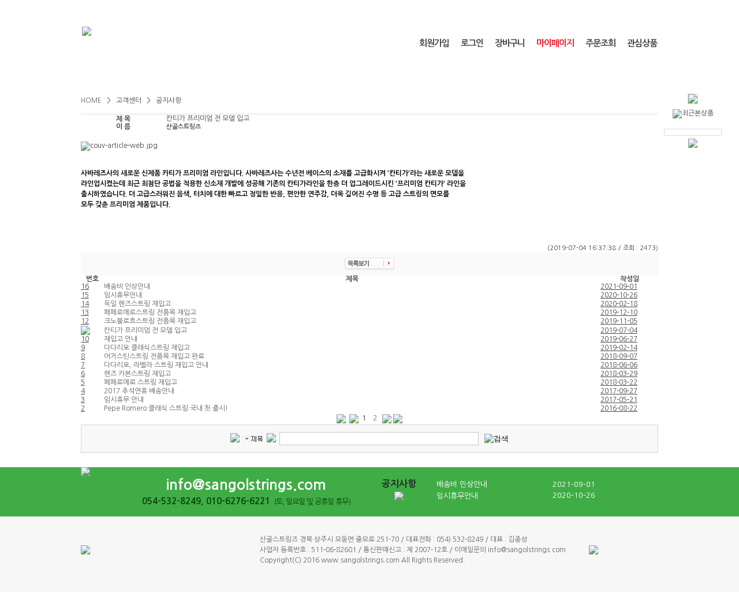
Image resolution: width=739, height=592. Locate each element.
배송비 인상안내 (127, 286)
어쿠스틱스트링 (320, 74)
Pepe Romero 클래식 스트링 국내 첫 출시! (166, 408)
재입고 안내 (120, 339)
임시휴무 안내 (124, 399)
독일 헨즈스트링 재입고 (137, 303)
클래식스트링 (128, 74)
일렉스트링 (416, 74)
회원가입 (434, 43)
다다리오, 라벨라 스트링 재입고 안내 (156, 365)
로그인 (472, 43)
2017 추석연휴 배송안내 (139, 391)
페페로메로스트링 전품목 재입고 (150, 312)
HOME (92, 100)
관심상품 (642, 43)
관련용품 (512, 74)
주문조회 (600, 43)
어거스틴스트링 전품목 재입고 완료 (154, 356)
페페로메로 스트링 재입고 (140, 382)
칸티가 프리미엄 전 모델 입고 (145, 330)
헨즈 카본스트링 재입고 (137, 373)
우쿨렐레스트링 (225, 74)
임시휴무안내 (123, 295)
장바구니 (510, 43)
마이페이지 (555, 43)
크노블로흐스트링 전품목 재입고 (150, 321)
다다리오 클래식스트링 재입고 (147, 347)
